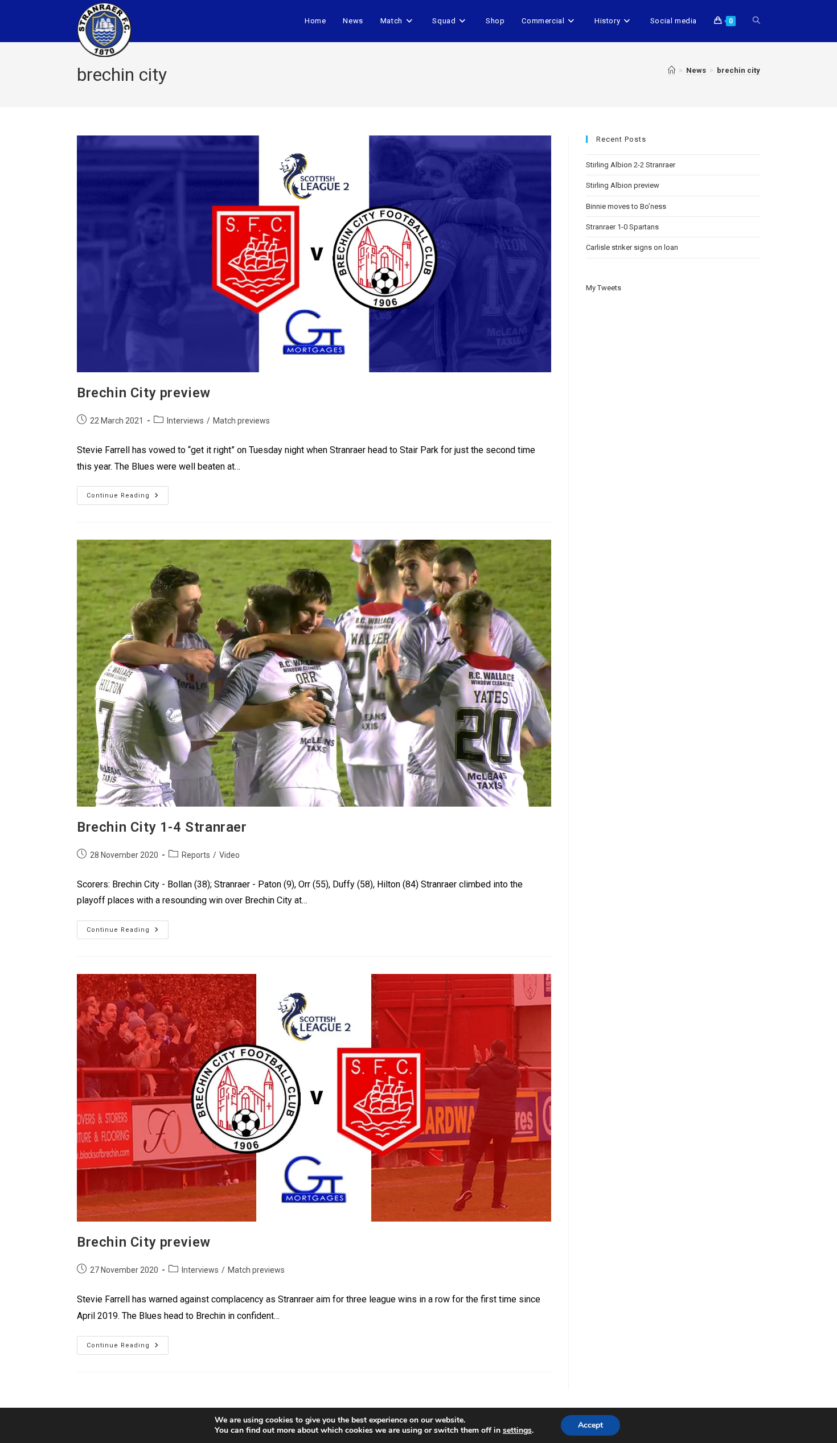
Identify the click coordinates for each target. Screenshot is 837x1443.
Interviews (185, 420)
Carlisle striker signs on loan (632, 247)
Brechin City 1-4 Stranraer (162, 827)
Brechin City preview (144, 393)
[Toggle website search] (756, 21)
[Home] (671, 70)
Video (229, 855)
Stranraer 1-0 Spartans (622, 227)
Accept (590, 1425)
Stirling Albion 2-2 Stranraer (630, 165)
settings (517, 1430)
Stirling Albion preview (622, 185)
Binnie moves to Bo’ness (626, 206)
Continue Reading (128, 492)
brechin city (738, 70)
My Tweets (603, 287)
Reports (196, 855)
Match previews (241, 420)
